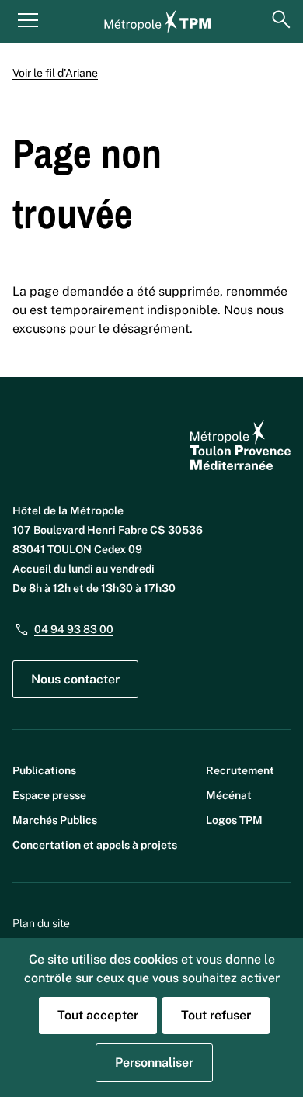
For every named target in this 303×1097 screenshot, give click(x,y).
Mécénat (229, 795)
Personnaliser (154, 1062)
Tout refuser (216, 1015)
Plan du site (41, 923)
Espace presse (49, 795)
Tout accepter (97, 1015)
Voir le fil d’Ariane (55, 73)
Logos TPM (234, 820)
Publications (44, 770)
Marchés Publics (54, 820)
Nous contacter (75, 679)
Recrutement (240, 770)
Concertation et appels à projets (94, 845)
